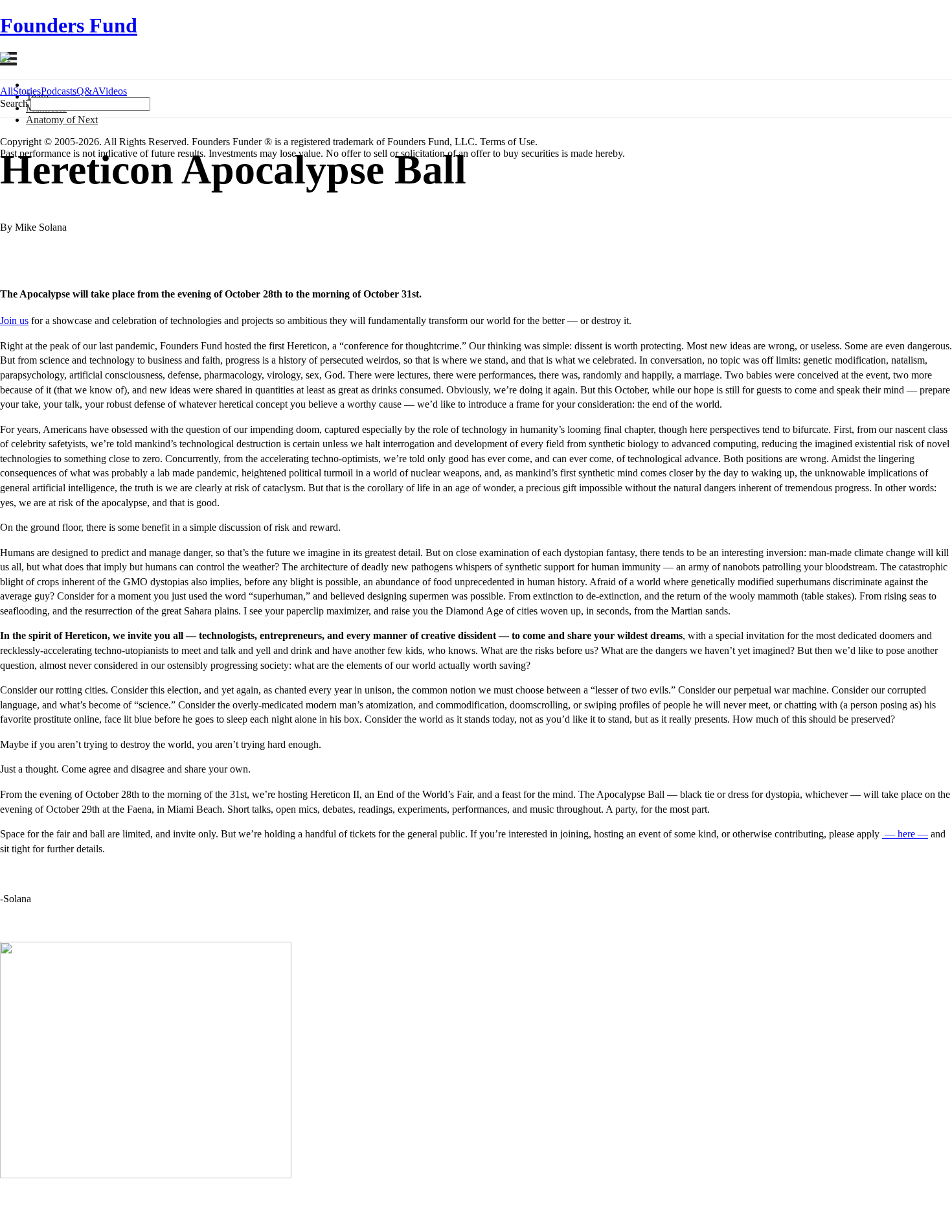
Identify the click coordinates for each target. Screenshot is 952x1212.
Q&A (87, 91)
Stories (27, 91)
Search (14, 103)
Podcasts (58, 91)
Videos (112, 91)
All (6, 91)
